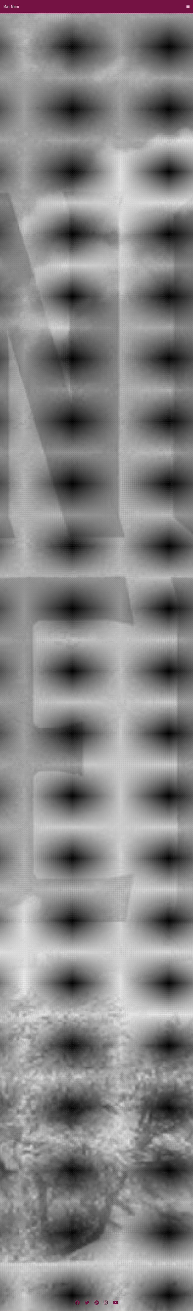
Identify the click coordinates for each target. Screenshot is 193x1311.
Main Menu (11, 7)
